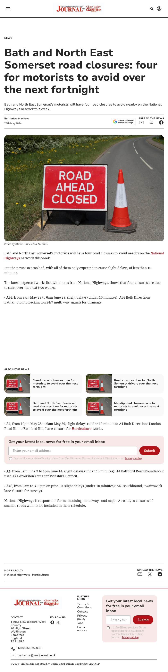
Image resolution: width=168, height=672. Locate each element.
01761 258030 (31, 648)
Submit (149, 450)
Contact (82, 612)
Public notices (82, 628)
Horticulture (82, 429)
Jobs (80, 623)
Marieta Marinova (18, 118)
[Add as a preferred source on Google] (123, 121)
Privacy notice (133, 458)
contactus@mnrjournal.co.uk (37, 655)
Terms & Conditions (84, 605)
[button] (8, 9)
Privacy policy (82, 617)
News (8, 38)
